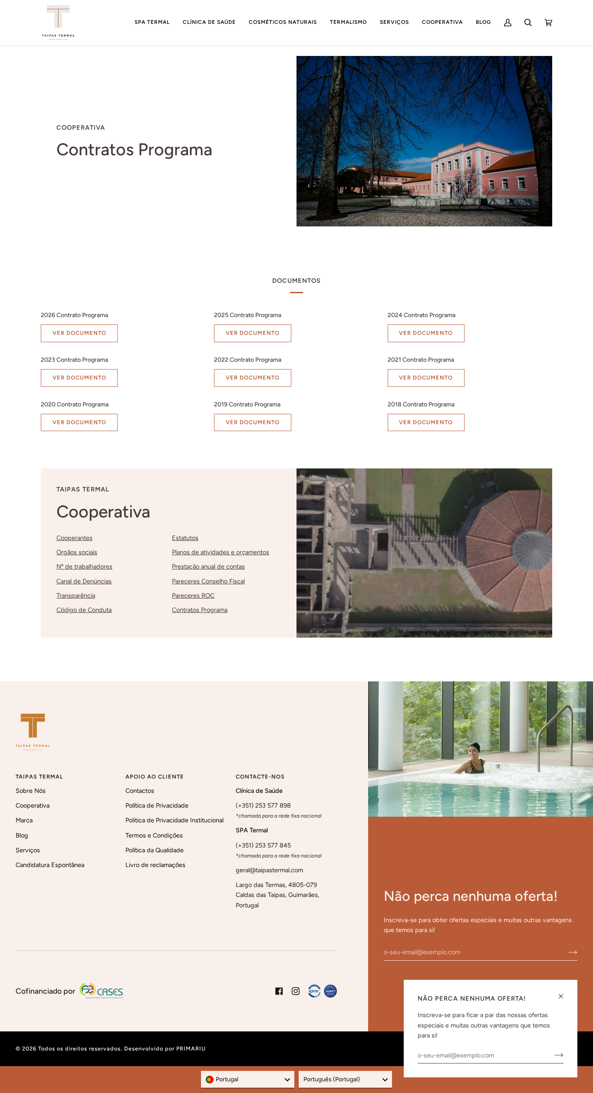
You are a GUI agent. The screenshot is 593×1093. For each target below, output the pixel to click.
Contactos (139, 791)
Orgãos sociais (76, 552)
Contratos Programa (199, 610)
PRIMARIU (191, 1048)
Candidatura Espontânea (50, 865)
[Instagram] (296, 991)
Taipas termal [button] (39, 776)
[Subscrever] (565, 952)
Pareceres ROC (193, 595)
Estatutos (185, 538)
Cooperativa (32, 805)
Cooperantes (74, 538)
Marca (24, 820)
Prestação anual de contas (208, 566)
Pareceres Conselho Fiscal (208, 581)
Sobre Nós (31, 791)
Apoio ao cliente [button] (154, 776)
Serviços (28, 850)
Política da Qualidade (154, 850)
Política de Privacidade (156, 805)
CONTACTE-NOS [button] (260, 776)
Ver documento (79, 333)
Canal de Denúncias (84, 581)
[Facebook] (279, 991)
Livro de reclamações (155, 865)
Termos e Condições (154, 835)
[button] (152, 22)
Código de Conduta (84, 610)
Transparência (75, 595)
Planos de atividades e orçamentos (220, 552)
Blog (22, 835)
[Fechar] (564, 992)
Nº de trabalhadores (84, 566)
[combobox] (247, 1079)
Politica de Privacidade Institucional (174, 820)
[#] (322, 991)
